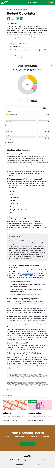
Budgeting (20, 9)
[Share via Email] (17, 19)
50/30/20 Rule (30, 362)
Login (51, 2)
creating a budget (35, 279)
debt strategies (16, 343)
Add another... (7, 126)
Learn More (27, 453)
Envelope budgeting (23, 174)
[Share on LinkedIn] (21, 18)
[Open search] (41, 2)
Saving (26, 9)
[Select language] (45, 2)
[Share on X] (13, 19)
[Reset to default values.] (52, 65)
